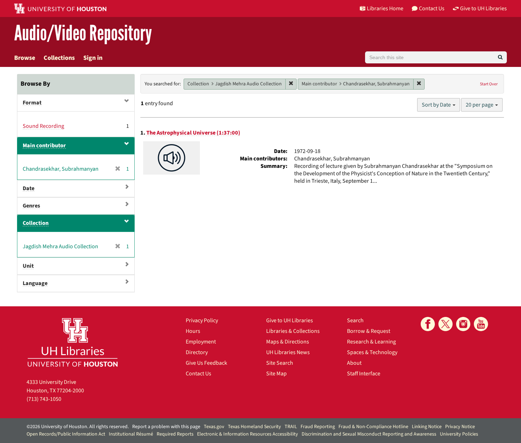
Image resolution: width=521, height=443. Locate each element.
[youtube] (481, 324)
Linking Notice (427, 426)
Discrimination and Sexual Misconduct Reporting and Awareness (369, 434)
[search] (500, 57)
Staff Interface (363, 373)
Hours (193, 331)
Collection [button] (36, 223)
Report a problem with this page (166, 426)
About (354, 363)
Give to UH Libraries (289, 320)
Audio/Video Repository (83, 33)
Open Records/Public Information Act (66, 434)
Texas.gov (214, 426)
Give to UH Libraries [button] (483, 8)
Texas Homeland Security (254, 426)
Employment (201, 342)
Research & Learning (371, 342)
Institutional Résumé (131, 434)
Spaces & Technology (372, 352)
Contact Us (198, 373)
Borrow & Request (368, 331)
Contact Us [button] (431, 8)
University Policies (459, 434)
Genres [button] (31, 206)
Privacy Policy (202, 320)
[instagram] (463, 324)
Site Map (276, 373)
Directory (197, 352)
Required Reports (175, 434)
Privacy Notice (460, 426)
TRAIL (291, 426)
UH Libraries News (288, 352)
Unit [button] (28, 266)
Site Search (279, 363)
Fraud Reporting (318, 426)
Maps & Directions (287, 342)
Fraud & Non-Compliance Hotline (373, 426)
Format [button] (32, 103)
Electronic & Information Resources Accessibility (247, 434)
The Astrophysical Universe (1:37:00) (193, 133)
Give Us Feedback (206, 363)
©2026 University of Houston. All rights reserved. (78, 426)
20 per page (480, 105)
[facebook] (428, 324)
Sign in (92, 57)
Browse (24, 57)
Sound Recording (43, 126)
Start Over (489, 84)
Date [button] (28, 188)
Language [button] (35, 283)
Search (355, 320)
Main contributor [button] (44, 145)
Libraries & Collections (293, 331)
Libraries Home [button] (385, 8)
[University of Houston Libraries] (73, 342)
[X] (445, 324)
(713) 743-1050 (44, 399)
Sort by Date (437, 105)
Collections (59, 57)
